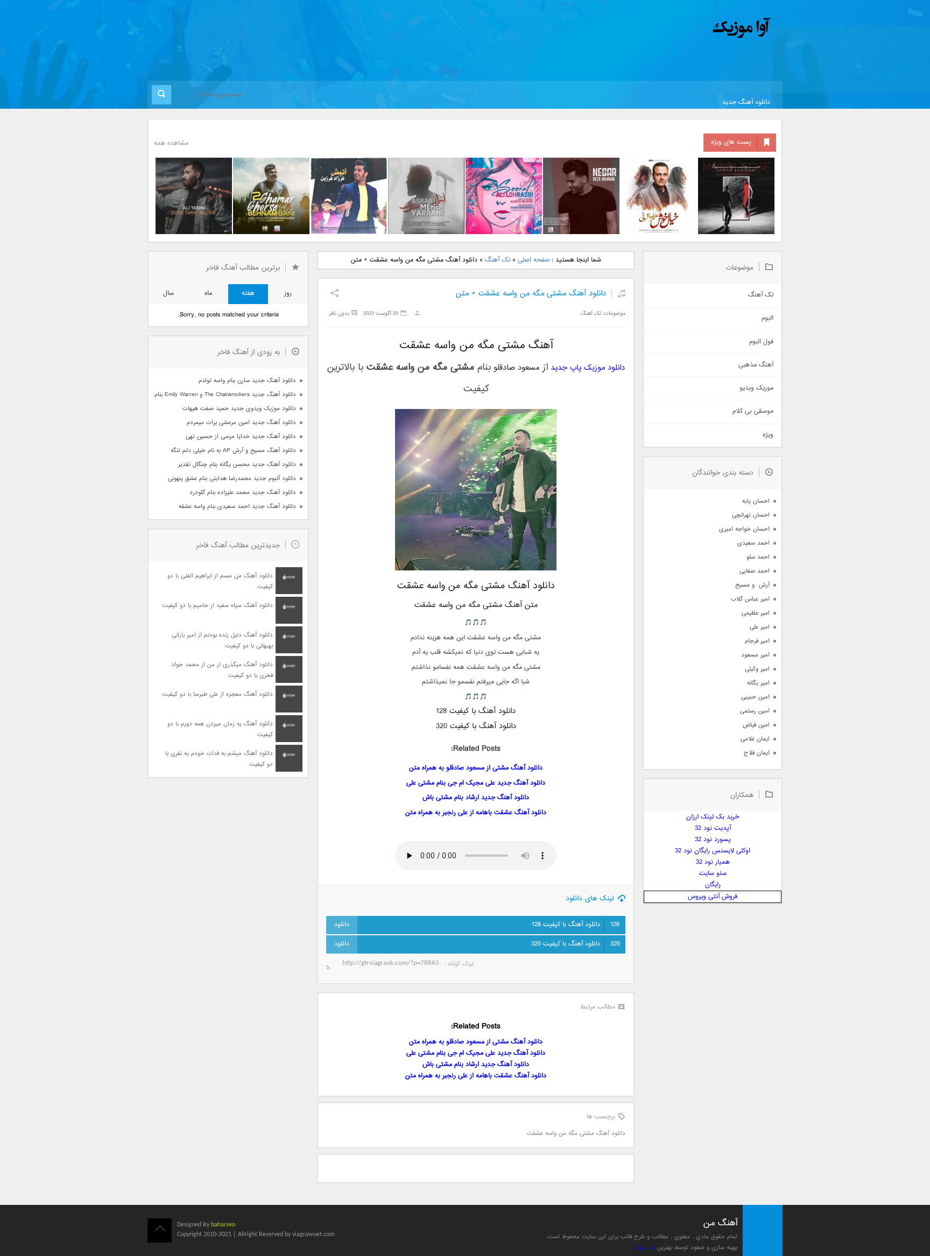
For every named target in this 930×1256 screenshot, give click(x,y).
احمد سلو (758, 557)
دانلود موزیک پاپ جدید (588, 368)
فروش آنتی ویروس (712, 896)
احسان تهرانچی (751, 515)
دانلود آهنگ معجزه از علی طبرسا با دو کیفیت (217, 694)
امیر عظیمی (756, 613)
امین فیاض (756, 725)
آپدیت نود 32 (713, 828)
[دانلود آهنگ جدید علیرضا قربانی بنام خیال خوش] (659, 196)
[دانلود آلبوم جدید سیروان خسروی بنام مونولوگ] (736, 196)
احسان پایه (756, 501)
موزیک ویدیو (756, 388)
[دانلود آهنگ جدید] (652, 28)
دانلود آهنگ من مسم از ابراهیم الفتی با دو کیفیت (220, 581)
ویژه (768, 435)
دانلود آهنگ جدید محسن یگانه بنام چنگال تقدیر (237, 465)
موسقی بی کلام (752, 411)
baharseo (223, 1225)
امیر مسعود (755, 655)
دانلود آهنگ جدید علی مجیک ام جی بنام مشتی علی (475, 783)
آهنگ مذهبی (755, 365)
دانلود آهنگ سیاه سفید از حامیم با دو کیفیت (217, 606)
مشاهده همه (171, 143)
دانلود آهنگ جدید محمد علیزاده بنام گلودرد (242, 493)
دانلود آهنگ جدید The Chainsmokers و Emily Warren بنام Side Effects (225, 395)
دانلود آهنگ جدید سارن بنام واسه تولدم (247, 381)
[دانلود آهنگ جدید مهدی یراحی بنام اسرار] (426, 196)
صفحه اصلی (533, 260)
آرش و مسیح (752, 585)
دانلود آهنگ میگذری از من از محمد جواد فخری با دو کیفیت (222, 670)
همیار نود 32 (713, 862)
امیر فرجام (757, 641)
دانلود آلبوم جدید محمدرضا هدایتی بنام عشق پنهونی (232, 479)
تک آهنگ (497, 260)
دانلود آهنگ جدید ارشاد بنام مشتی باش (475, 797)
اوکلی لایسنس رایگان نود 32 (712, 851)
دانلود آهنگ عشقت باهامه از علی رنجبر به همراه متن (475, 812)
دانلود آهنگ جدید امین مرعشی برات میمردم (241, 423)
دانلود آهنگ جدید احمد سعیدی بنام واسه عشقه (237, 507)
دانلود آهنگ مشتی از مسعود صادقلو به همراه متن (475, 768)
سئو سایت (713, 873)
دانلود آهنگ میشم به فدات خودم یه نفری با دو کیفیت (219, 759)
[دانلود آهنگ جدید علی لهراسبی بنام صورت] (504, 196)
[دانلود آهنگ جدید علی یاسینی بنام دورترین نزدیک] (194, 196)
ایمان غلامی (755, 739)
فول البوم (761, 342)
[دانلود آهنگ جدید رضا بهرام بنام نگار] (581, 196)
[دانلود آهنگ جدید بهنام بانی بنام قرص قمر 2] (271, 196)
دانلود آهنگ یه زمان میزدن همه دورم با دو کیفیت (220, 729)
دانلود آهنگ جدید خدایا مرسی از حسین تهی (241, 437)
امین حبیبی (755, 697)
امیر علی (760, 627)
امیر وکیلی (757, 669)
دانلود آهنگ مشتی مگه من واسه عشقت (576, 1133)
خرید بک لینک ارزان (712, 817)
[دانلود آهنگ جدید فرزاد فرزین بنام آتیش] (349, 196)
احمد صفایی (754, 571)
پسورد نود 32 (713, 839)
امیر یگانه (758, 683)
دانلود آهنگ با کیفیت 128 (575, 924)
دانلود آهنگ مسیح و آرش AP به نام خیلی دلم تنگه (233, 451)
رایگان (713, 885)
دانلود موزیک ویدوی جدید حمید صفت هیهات (239, 409)
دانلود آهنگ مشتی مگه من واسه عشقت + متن (531, 293)
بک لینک (644, 1248)
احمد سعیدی (753, 543)
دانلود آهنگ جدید (746, 102)
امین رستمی (755, 711)
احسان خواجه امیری (744, 529)
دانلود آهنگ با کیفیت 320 (575, 944)
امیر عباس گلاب (750, 599)
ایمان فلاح (757, 753)
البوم (767, 318)
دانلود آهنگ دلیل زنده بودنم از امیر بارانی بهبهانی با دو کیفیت (222, 640)
